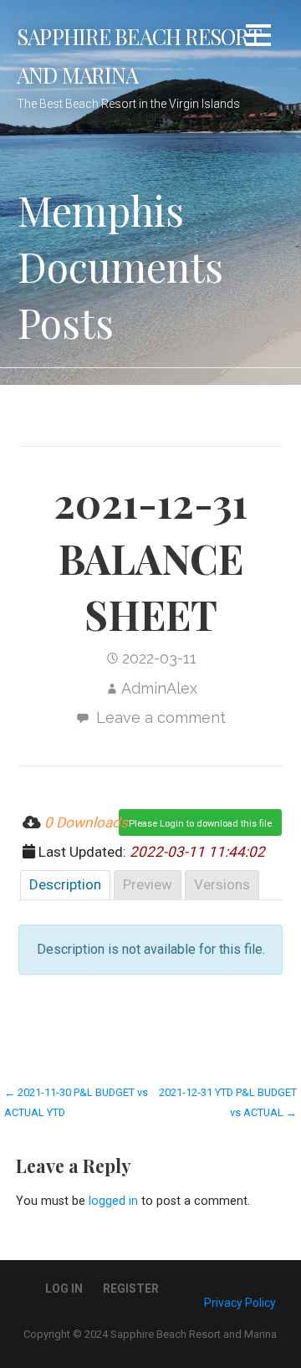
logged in (113, 1201)
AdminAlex (159, 688)
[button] (258, 38)
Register (131, 1288)
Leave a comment (161, 717)
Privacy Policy (240, 1302)
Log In (64, 1288)
